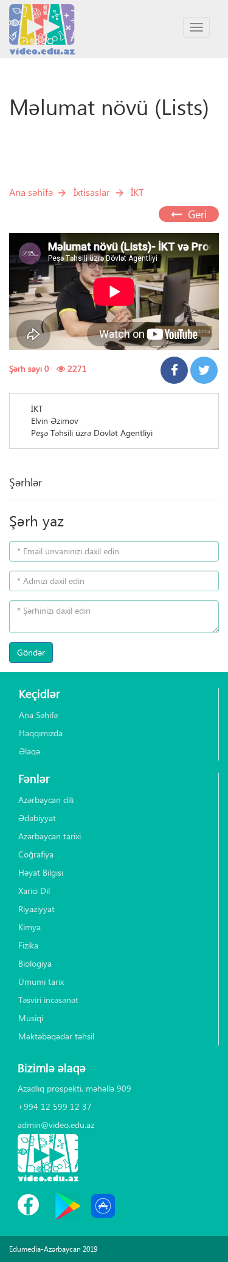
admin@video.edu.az (56, 1124)
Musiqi (30, 1018)
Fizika (28, 945)
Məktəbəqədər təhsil (56, 1036)
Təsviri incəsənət (48, 999)
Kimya (29, 927)
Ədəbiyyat (37, 818)
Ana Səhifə (38, 714)
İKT (137, 192)
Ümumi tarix (41, 981)
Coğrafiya (36, 854)
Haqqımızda (41, 733)
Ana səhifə (31, 192)
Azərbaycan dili (46, 799)
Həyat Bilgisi (40, 872)
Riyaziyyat (36, 909)
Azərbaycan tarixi (49, 836)
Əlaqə (29, 751)
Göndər (31, 652)
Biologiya (35, 963)
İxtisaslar (92, 192)
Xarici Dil (34, 890)
